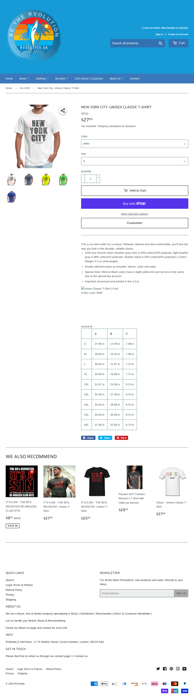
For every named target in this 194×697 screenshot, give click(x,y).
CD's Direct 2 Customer (89, 78)
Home (9, 78)
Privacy (10, 594)
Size (83, 153)
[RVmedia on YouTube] (184, 669)
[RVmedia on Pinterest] (171, 669)
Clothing (41, 78)
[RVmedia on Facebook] (165, 669)
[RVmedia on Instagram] (178, 669)
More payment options (134, 213)
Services (60, 78)
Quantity (86, 171)
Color (84, 136)
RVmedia (19, 683)
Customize (134, 222)
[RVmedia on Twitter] (158, 669)
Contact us (81, 656)
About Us (115, 78)
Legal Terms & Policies (19, 584)
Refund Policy (14, 589)
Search (10, 580)
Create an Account (178, 34)
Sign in (159, 34)
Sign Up (181, 593)
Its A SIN (25, 88)
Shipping (103, 126)
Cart (181, 43)
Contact (134, 78)
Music (23, 78)
